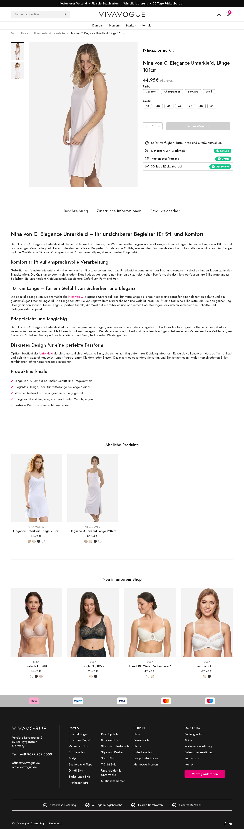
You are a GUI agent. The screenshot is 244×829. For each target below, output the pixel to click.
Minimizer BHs (78, 746)
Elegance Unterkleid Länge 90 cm (36, 531)
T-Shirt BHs (108, 764)
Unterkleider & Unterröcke (49, 33)
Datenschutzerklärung (199, 752)
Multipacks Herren (145, 764)
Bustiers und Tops (80, 764)
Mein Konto (192, 728)
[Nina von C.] (169, 50)
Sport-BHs (108, 758)
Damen (25, 33)
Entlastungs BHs (79, 776)
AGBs (188, 740)
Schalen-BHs (109, 740)
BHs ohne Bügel (79, 740)
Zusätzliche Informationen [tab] (119, 211)
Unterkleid (46, 353)
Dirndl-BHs (76, 770)
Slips (136, 734)
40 (158, 106)
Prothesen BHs (78, 783)
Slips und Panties (112, 752)
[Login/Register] (219, 14)
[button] (241, 3)
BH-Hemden (77, 752)
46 (190, 106)
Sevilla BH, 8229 (93, 666)
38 (147, 106)
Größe (147, 101)
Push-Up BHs (109, 734)
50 (211, 106)
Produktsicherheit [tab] (165, 211)
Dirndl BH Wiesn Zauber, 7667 (150, 666)
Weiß (209, 91)
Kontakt (189, 764)
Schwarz (193, 91)
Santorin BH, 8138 (207, 666)
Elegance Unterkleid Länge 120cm (92, 531)
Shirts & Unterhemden (116, 746)
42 (169, 106)
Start (13, 33)
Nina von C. (76, 297)
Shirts (137, 746)
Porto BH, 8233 (36, 666)
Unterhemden (142, 752)
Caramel (151, 91)
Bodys (72, 758)
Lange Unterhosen (145, 758)
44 (179, 106)
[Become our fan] (225, 824)
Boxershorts (141, 740)
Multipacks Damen (113, 781)
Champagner (172, 91)
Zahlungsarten (194, 734)
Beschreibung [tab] (76, 211)
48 (201, 106)
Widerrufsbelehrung (198, 746)
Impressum (192, 758)
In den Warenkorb (199, 126)
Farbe (146, 87)
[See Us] (230, 824)
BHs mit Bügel (78, 734)
